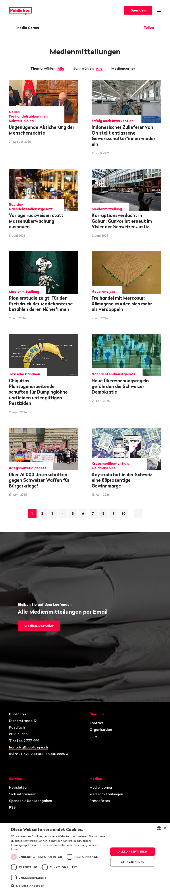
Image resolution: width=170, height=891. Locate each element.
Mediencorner (123, 68)
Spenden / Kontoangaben (30, 800)
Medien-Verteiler (39, 626)
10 (124, 513)
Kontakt (96, 723)
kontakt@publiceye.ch (28, 747)
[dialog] (85, 857)
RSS (12, 807)
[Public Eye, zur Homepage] (20, 10)
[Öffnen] (159, 27)
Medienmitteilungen (106, 794)
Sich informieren (22, 794)
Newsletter (18, 787)
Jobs (93, 736)
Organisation (100, 729)
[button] (58, 885)
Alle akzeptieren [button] (132, 851)
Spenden (138, 10)
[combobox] (159, 828)
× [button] (165, 828)
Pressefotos (99, 800)
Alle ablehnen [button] (132, 862)
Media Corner (27, 27)
